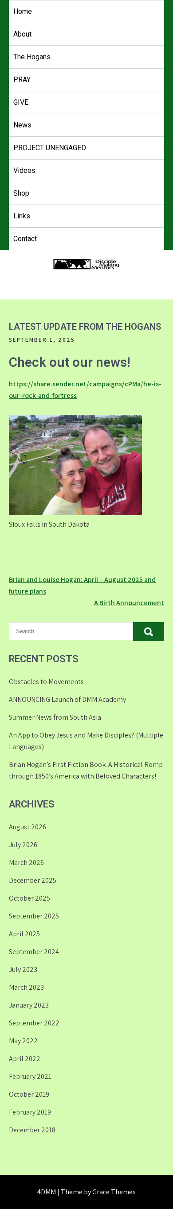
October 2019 (29, 1094)
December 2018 (32, 1130)
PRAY (22, 79)
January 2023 (29, 1005)
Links (21, 216)
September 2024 (34, 951)
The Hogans (32, 57)
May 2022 (23, 1040)
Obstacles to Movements (46, 681)
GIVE (20, 102)
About (22, 34)
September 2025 (34, 916)
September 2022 (34, 1023)
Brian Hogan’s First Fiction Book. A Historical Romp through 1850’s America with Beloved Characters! (86, 770)
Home (22, 11)
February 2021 (30, 1076)
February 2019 (30, 1112)
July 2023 (23, 969)
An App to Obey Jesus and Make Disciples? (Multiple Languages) (86, 740)
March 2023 (26, 987)
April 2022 (24, 1058)
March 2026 (26, 862)
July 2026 (23, 844)
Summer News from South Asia (55, 717)
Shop (21, 193)
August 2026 (27, 827)
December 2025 (32, 880)
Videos (24, 170)
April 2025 (24, 934)
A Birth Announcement (129, 602)
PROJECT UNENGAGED (49, 147)
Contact (25, 238)
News (22, 125)
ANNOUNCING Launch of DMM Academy (67, 699)
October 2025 (29, 898)
